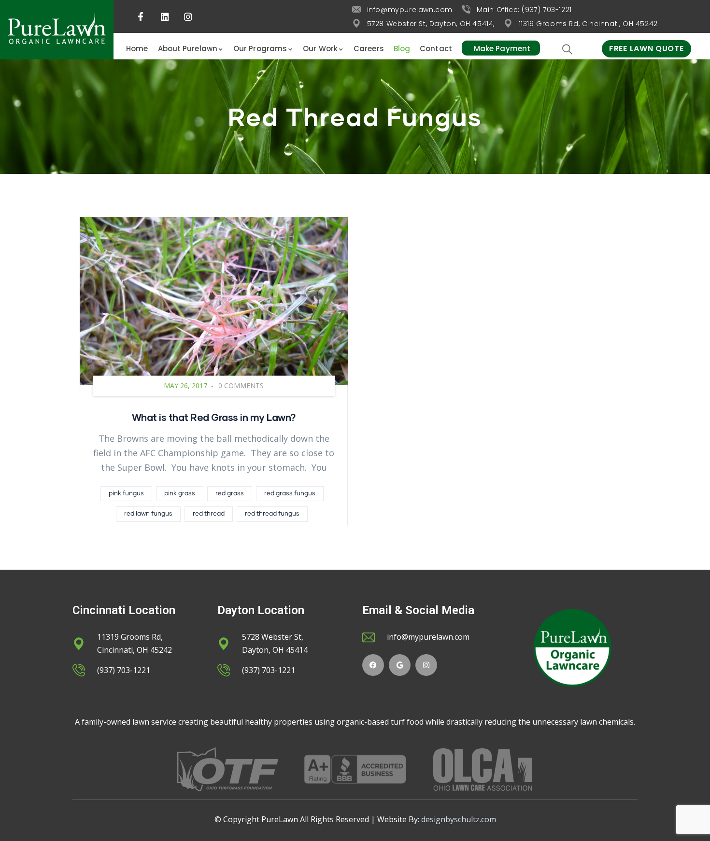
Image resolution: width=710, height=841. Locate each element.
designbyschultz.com (458, 819)
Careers (369, 48)
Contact (436, 48)
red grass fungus (289, 494)
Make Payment (502, 48)
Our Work (320, 48)
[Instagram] (426, 665)
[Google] (400, 665)
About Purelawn (187, 48)
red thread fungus (272, 514)
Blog (402, 48)
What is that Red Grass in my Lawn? (214, 417)
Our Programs (260, 48)
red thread (209, 514)
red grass (229, 494)
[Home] (56, 30)
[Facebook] (373, 665)
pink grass (179, 494)
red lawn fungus (148, 514)
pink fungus (126, 494)
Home (137, 48)
